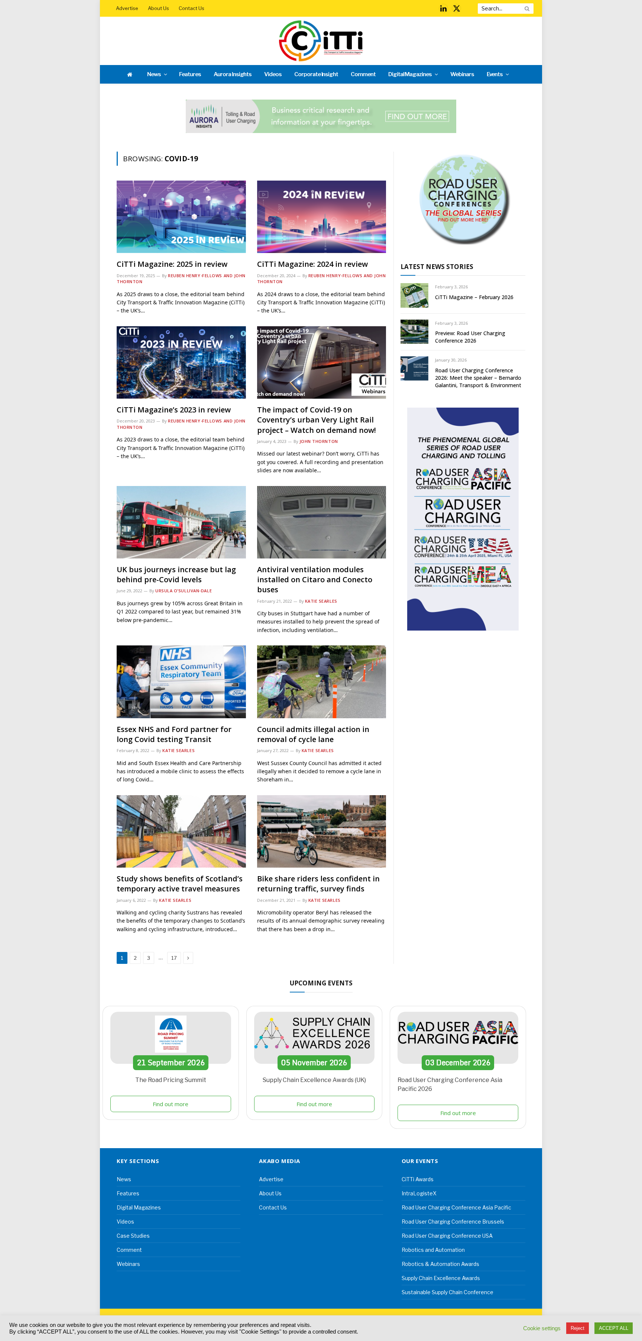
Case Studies (133, 1236)
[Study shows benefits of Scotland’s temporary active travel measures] (181, 831)
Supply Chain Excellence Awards (441, 1278)
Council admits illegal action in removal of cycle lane (313, 734)
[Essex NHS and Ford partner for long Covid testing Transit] (181, 681)
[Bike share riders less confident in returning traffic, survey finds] (321, 831)
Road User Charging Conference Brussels (453, 1221)
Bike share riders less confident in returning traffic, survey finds (318, 884)
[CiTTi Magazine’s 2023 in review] (181, 362)
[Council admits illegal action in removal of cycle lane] (321, 681)
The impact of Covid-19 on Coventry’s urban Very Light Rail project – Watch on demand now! (316, 420)
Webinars (462, 74)
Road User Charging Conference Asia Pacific (456, 1207)
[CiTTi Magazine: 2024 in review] (321, 217)
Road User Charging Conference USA (447, 1236)
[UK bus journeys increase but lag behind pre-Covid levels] (181, 522)
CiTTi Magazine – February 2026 (474, 297)
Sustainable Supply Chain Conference (447, 1292)
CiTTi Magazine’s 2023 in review (174, 410)
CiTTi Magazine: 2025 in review (172, 264)
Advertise (127, 8)
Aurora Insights (233, 74)
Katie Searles (321, 601)
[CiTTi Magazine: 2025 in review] (181, 217)
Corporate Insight (316, 74)
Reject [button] (577, 1328)
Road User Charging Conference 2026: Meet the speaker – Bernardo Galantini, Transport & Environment (478, 378)
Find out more (170, 1104)
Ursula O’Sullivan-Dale (183, 590)
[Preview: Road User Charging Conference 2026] (414, 332)
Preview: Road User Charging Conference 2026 (470, 337)
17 (174, 958)
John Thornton (318, 441)
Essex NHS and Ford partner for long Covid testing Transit (174, 734)
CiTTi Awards (418, 1179)
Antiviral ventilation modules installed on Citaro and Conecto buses (314, 579)
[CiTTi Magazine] (321, 41)
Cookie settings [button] (542, 1328)
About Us (158, 8)
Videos (273, 74)
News (154, 74)
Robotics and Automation (433, 1250)
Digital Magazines (410, 74)
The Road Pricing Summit (170, 1080)
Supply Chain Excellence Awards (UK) (314, 1080)
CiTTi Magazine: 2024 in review (312, 264)
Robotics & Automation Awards (440, 1264)
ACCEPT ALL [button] (613, 1328)
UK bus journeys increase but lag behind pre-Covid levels (176, 574)
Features (190, 74)
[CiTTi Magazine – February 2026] (414, 295)
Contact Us (191, 8)
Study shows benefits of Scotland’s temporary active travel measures (180, 884)
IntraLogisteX (419, 1193)
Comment (363, 74)
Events (495, 74)
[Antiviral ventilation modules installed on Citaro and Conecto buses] (321, 522)
